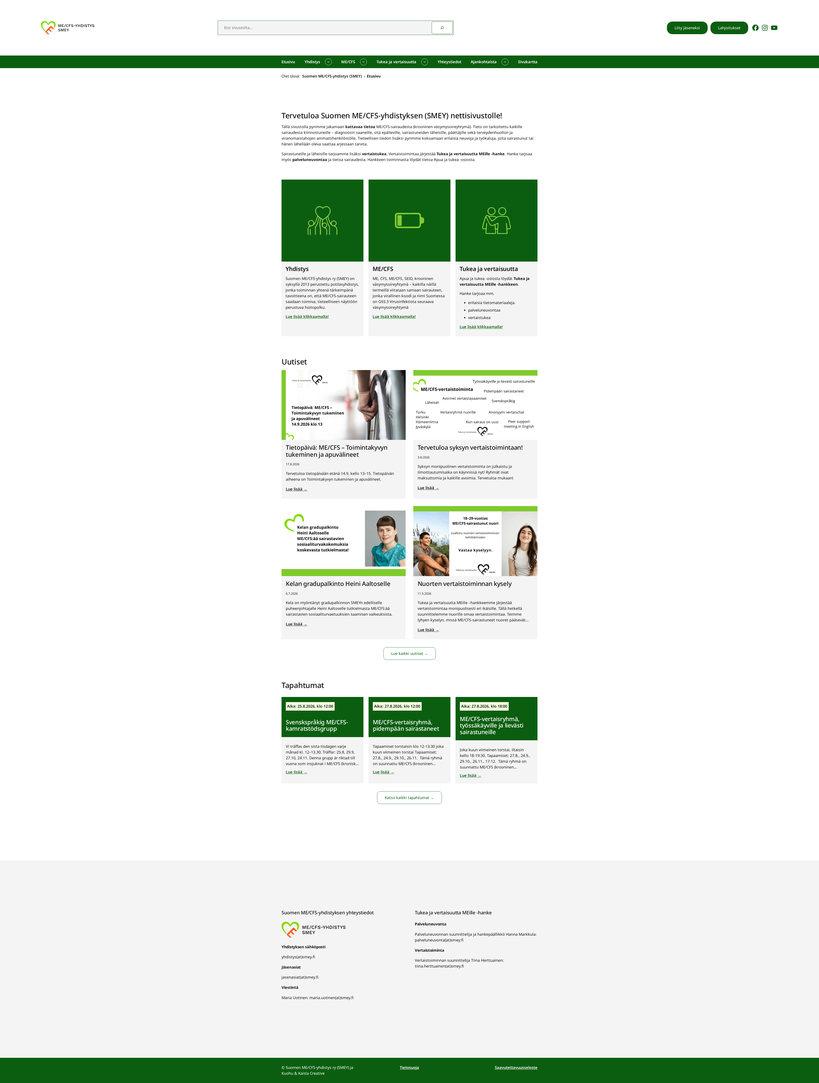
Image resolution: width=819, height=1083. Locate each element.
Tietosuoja (409, 1067)
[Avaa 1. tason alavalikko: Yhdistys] (328, 62)
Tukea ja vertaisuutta (489, 269)
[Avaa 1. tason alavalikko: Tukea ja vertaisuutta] (424, 62)
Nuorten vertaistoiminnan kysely (465, 583)
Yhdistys (297, 269)
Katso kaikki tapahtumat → (409, 797)
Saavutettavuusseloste (516, 1067)
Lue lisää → (296, 489)
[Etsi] (442, 28)
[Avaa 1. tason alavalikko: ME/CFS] (363, 62)
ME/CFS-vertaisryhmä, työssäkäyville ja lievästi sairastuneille (491, 725)
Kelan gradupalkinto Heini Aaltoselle (338, 583)
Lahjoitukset (729, 27)
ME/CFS (383, 269)
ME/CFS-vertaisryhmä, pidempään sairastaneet (406, 725)
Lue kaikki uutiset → (409, 653)
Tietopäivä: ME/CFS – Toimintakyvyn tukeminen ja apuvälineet (337, 451)
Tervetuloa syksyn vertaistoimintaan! (470, 447)
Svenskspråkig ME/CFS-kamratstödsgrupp (317, 725)
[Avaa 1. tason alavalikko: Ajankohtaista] (505, 62)
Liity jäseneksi (687, 27)
